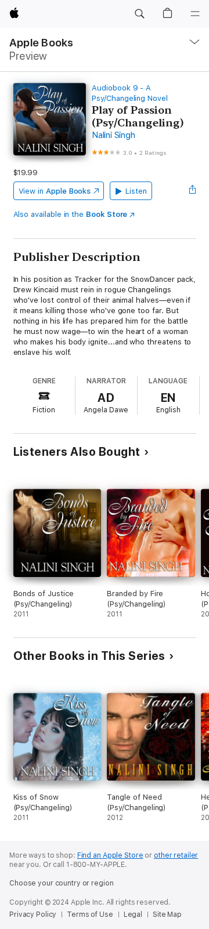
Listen (136, 191)
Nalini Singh (113, 135)
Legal (133, 914)
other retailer (176, 855)
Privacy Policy (32, 914)
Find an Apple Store (110, 855)
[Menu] (195, 14)
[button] (139, 14)
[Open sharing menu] (192, 190)
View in (55, 191)
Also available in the (70, 214)
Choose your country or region (61, 883)
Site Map (167, 914)
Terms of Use (90, 914)
